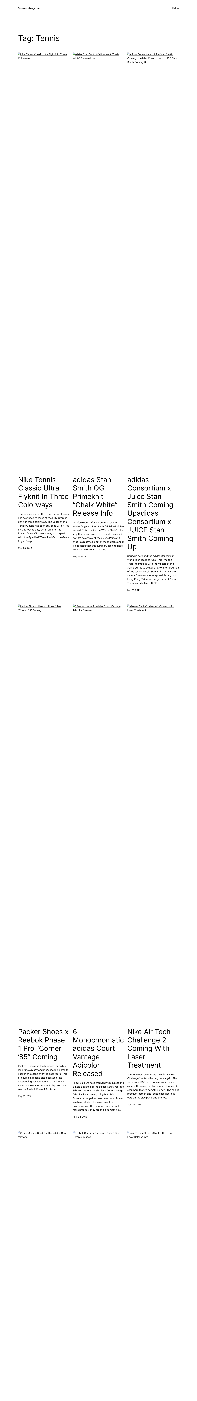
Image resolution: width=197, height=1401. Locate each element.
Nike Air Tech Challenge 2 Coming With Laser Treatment (149, 1048)
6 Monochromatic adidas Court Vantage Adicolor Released (98, 1053)
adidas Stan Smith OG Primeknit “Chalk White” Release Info (95, 496)
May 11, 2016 (133, 590)
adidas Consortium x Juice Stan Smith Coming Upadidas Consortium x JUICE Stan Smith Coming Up (150, 513)
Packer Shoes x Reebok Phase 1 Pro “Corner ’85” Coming (43, 1044)
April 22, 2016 (80, 1116)
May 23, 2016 (25, 548)
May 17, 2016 (79, 556)
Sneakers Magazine (29, 8)
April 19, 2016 (134, 1104)
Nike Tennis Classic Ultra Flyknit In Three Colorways (43, 492)
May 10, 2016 (24, 1096)
